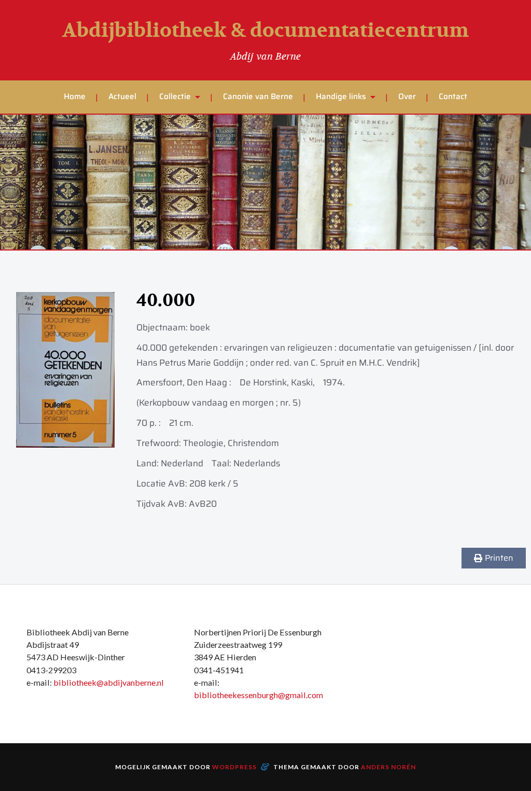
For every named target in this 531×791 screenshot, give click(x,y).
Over (407, 96)
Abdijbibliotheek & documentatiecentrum (265, 30)
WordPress (234, 767)
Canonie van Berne (258, 96)
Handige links (341, 96)
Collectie (175, 96)
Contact (453, 96)
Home (75, 96)
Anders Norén (388, 767)
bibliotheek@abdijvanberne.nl (108, 682)
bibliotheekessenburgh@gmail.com (258, 695)
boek (200, 327)
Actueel (122, 96)
